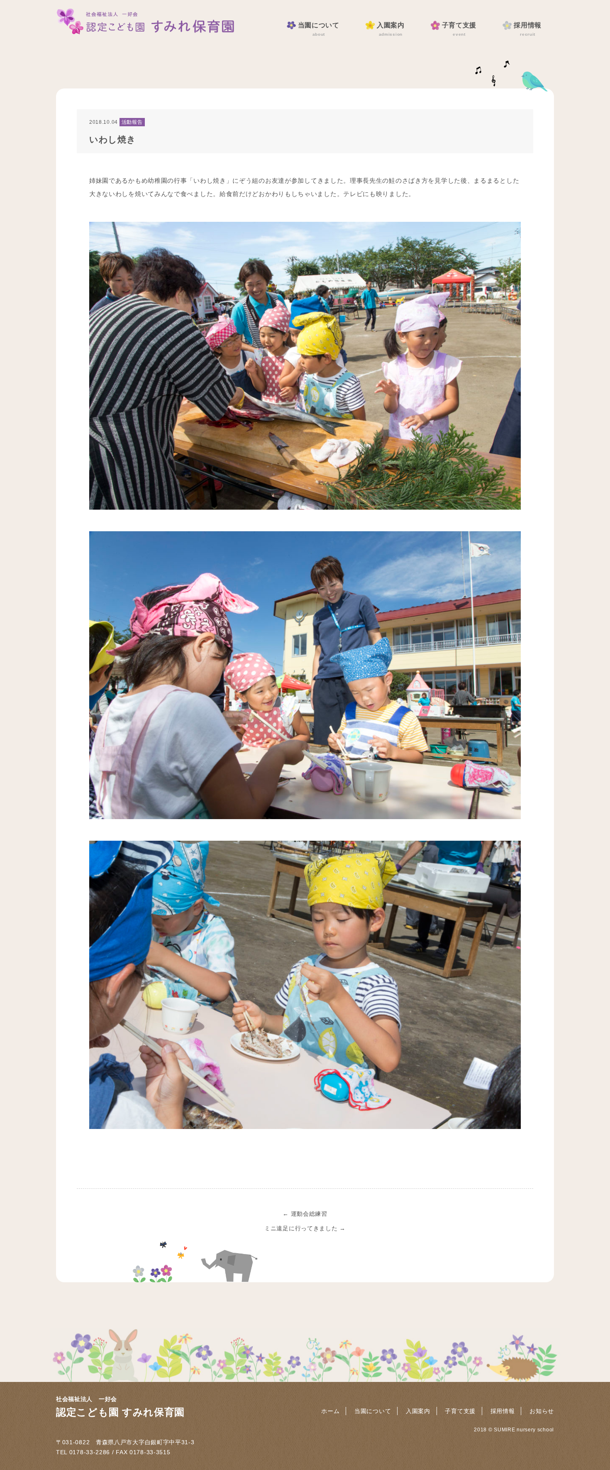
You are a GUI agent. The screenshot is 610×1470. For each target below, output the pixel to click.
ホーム (330, 1411)
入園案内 (391, 29)
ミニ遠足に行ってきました (305, 1228)
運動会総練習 (305, 1213)
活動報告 (132, 122)
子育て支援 (459, 29)
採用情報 (528, 29)
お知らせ (541, 1411)
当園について (318, 29)
